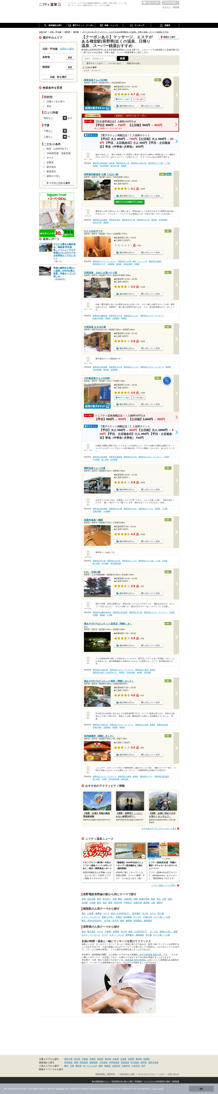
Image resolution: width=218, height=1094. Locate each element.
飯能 (101, 1066)
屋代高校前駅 (115, 563)
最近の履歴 (170, 3)
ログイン (166, 7)
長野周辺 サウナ (99, 264)
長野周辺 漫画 (162, 725)
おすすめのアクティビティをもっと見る (159, 828)
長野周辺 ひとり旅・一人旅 (159, 163)
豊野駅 (157, 509)
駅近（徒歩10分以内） (92, 920)
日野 (164, 899)
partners (60, 1088)
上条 (153, 902)
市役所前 (91, 899)
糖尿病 (129, 920)
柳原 (153, 899)
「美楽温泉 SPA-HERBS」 (135, 960)
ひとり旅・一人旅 (162, 917)
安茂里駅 (114, 370)
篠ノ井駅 (105, 460)
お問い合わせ (173, 1074)
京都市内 (126, 1066)
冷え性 (145, 913)
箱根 (76, 1062)
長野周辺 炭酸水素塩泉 (102, 612)
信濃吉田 (128, 899)
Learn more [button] (158, 1088)
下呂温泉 (103, 1062)
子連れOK (147, 917)
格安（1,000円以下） (121, 913)
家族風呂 (51, 171)
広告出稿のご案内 (127, 1074)
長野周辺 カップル (131, 316)
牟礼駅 (172, 612)
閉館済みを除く (134, 63)
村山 (159, 899)
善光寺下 (107, 899)
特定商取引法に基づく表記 (122, 1081)
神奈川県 (68, 1059)
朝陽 (135, 899)
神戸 (143, 1066)
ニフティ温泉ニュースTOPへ (163, 885)
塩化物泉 (127, 917)
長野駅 (123, 166)
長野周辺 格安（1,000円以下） (105, 672)
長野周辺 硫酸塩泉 (100, 316)
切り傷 (160, 913)
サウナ (106, 913)
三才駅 (164, 509)
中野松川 (128, 902)
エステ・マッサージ (91, 917)
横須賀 (78, 1066)
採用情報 (175, 1081)
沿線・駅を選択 (58, 77)
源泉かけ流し (108, 917)
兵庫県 (92, 1059)
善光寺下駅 (114, 166)
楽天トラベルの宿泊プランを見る (129, 202)
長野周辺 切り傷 (128, 220)
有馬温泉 (84, 1062)
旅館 (122, 920)
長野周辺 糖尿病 (115, 457)
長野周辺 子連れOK (138, 163)
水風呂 (119, 917)
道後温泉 (125, 1062)
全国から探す (67, 48)
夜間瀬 (146, 902)
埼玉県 (77, 1059)
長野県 (131, 1059)
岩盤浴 (50, 162)
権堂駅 (95, 166)
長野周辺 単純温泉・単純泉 (103, 163)
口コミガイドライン (147, 1074)
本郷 (114, 899)
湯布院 (143, 1062)
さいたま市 (92, 1066)
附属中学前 (144, 899)
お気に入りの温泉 (151, 3)
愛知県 (139, 1059)
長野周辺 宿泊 (114, 220)
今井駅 (166, 457)
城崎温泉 (93, 1062)
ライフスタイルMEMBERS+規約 (157, 1081)
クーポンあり (115, 63)
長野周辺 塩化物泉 (100, 220)
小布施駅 (106, 511)
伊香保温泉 (114, 1062)
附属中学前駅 (98, 318)
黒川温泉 (135, 1062)
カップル (137, 917)
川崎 (72, 1066)
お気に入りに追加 (152, 106)
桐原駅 (119, 264)
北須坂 (85, 902)
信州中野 (118, 902)
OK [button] (201, 1088)
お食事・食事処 (94, 913)
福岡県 (146, 1059)
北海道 (123, 1059)
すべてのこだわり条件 (58, 183)
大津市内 (136, 1066)
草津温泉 (68, 1062)
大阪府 (116, 1059)
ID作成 (176, 7)
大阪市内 (116, 1066)
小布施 (92, 902)
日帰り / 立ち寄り (56, 101)
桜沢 (105, 902)
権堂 (99, 899)
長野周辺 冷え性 (122, 163)
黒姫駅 (102, 615)
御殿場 (107, 1066)
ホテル (153, 913)
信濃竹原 (137, 902)
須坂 (170, 899)
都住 (99, 902)
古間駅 (95, 615)
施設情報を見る (126, 106)
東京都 (108, 1059)
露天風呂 (136, 913)
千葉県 (85, 1059)
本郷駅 (136, 264)
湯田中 (160, 902)
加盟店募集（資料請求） (106, 1074)
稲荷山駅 (124, 779)
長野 (84, 899)
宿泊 (84, 913)
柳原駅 (123, 318)
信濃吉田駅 (127, 264)
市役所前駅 (104, 166)
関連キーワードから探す (51, 1069)
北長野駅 (110, 264)
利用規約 (138, 1081)
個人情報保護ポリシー (101, 1081)
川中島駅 (96, 460)
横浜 (66, 1066)
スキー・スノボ (116, 935)
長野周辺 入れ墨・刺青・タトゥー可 (132, 261)
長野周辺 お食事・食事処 (145, 670)
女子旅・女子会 (111, 920)
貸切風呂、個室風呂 (142, 920)
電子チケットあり (94, 63)
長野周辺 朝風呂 (155, 261)
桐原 (120, 899)
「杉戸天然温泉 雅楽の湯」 (150, 954)
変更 (70, 57)
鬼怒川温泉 (153, 1062)
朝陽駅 (107, 318)
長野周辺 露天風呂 (162, 776)
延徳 (110, 902)
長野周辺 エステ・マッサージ (104, 261)
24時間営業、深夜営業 (59, 153)
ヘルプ (161, 1074)
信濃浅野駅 (97, 511)
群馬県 (100, 1059)
